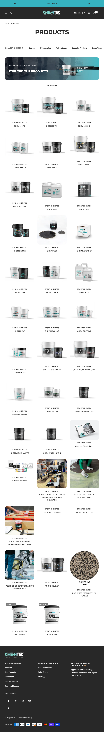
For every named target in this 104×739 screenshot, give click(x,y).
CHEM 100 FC (19, 126)
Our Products (10, 672)
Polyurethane (61, 48)
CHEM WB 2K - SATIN (52, 453)
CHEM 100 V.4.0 (52, 126)
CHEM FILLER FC (52, 292)
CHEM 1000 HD (84, 126)
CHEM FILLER (19, 292)
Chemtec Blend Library (84, 446)
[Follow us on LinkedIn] (8, 707)
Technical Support (12, 686)
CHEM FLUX (84, 292)
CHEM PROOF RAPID (52, 370)
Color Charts (43, 672)
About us (8, 668)
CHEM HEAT (20, 331)
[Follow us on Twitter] (15, 700)
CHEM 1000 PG (52, 168)
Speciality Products (79, 48)
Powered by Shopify (25, 718)
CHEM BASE (84, 209)
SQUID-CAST (19, 634)
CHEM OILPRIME (84, 331)
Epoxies (32, 48)
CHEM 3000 (52, 209)
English (77, 13)
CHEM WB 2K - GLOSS (84, 411)
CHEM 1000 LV (20, 168)
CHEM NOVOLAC (52, 331)
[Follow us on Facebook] (8, 700)
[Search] (11, 13)
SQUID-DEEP (52, 634)
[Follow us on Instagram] (22, 700)
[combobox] (77, 12)
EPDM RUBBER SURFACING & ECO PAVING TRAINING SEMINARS (52, 497)
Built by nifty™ (10, 718)
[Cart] (94, 13)
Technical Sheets (45, 668)
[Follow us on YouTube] (29, 700)
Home (7, 23)
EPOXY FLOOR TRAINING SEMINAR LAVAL (84, 496)
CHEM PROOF (20, 373)
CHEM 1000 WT (19, 206)
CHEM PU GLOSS (19, 414)
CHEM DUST (52, 251)
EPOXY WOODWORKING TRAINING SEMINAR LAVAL (19, 543)
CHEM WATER (52, 411)
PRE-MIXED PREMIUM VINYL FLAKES (84, 594)
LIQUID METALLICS (84, 512)
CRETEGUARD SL (19, 481)
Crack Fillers (97, 48)
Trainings (41, 677)
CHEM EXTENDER (84, 251)
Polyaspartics (45, 48)
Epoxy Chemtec (19, 123)
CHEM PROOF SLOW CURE (84, 370)
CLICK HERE (76, 676)
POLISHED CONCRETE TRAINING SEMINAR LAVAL (20, 587)
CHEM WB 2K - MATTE (20, 453)
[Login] (89, 13)
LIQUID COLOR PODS (52, 512)
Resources (9, 677)
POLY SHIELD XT (52, 586)
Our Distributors (11, 681)
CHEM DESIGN (20, 251)
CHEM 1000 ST (84, 165)
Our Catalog (52, 3)
